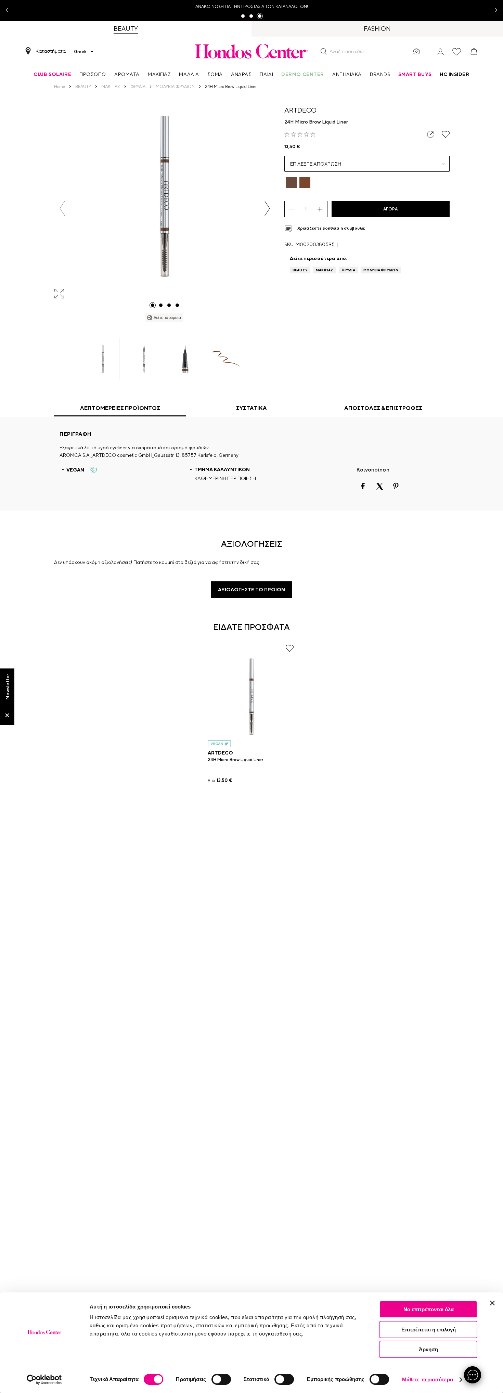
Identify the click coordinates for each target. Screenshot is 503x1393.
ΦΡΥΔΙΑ (348, 270)
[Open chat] (472, 1374)
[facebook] (363, 486)
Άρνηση (428, 1349)
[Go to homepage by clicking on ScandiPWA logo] (251, 51)
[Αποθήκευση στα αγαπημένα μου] (446, 134)
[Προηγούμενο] (62, 208)
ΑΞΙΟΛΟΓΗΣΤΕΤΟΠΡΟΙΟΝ (251, 589)
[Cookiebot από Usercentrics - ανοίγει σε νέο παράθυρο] (44, 1380)
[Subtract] (292, 209)
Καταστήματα (51, 51)
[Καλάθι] (473, 52)
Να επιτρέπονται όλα (428, 1309)
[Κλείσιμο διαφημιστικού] (492, 1303)
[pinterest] (396, 486)
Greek (80, 51)
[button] (324, 51)
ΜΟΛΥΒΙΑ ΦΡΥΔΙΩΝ (380, 270)
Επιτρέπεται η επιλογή (428, 1329)
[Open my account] (440, 51)
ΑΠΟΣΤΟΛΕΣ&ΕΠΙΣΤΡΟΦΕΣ (383, 408)
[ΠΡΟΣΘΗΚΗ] (320, 209)
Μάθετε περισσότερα (427, 1379)
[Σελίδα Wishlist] (456, 52)
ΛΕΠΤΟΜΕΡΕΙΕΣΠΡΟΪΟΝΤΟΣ (120, 408)
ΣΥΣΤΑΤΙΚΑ (251, 408)
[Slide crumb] (153, 305)
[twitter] (379, 486)
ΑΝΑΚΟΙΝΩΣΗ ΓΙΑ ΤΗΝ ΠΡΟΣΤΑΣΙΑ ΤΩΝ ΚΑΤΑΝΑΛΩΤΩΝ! (251, 6)
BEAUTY (300, 270)
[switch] (221, 1379)
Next (493, 10)
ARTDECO (300, 110)
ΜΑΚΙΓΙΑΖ (324, 270)
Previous (9, 10)
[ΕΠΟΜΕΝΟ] (267, 208)
